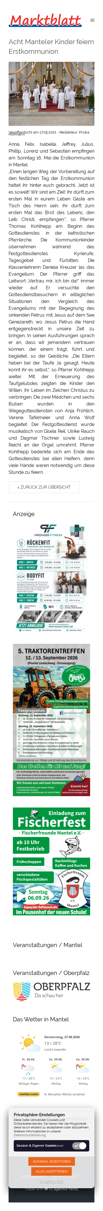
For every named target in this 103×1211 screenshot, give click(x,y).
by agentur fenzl (52, 1181)
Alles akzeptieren (51, 1171)
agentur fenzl (66, 1189)
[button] (92, 20)
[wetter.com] (28, 1095)
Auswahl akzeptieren (51, 1161)
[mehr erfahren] (54, 1145)
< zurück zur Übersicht (44, 487)
